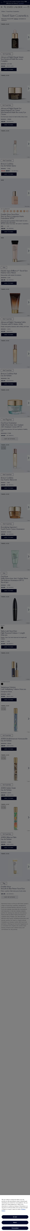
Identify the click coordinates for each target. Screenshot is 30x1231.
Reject (15, 1222)
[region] (15, 1213)
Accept (15, 1217)
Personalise (15, 1228)
